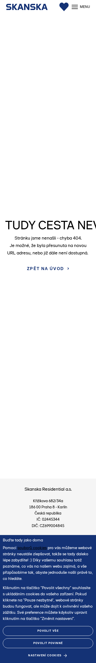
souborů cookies (32, 547)
